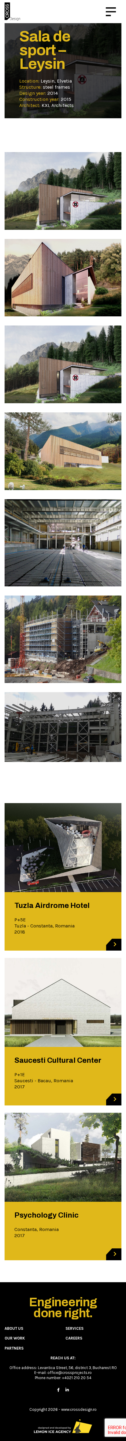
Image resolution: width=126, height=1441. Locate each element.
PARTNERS (14, 1348)
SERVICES (74, 1328)
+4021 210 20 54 (76, 1377)
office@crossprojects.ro (69, 1372)
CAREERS (73, 1338)
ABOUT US (14, 1328)
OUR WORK (15, 1338)
